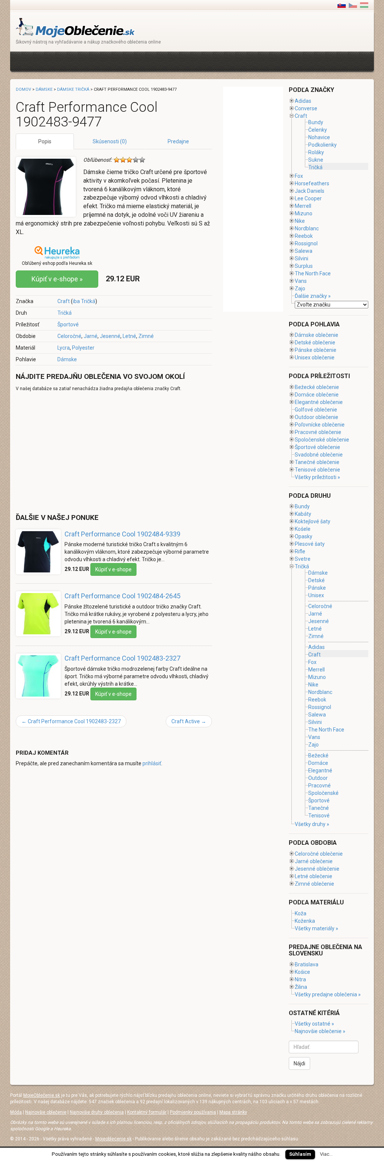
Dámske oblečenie (316, 335)
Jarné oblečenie (314, 861)
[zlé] (123, 160)
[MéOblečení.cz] (353, 5)
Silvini (301, 258)
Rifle (300, 551)
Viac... (326, 1154)
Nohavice (319, 137)
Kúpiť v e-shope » (57, 279)
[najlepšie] (142, 160)
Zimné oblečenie (314, 883)
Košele (302, 529)
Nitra (300, 979)
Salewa (303, 251)
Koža (300, 913)
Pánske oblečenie (315, 350)
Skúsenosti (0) (110, 141)
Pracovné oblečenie (318, 432)
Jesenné (110, 336)
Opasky (303, 536)
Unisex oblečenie (314, 357)
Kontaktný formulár (146, 1112)
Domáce (318, 763)
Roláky (316, 152)
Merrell (303, 206)
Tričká (64, 313)
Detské (316, 580)
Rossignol (306, 243)
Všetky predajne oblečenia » (328, 994)
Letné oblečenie (313, 876)
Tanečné (318, 808)
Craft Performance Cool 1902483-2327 (122, 658)
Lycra (63, 348)
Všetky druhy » (312, 824)
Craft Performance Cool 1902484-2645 (122, 596)
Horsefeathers (312, 183)
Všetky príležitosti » (317, 477)
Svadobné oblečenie (319, 454)
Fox (299, 176)
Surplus (304, 266)
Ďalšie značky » (313, 296)
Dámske (67, 359)
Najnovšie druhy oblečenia (97, 1112)
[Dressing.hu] (364, 5)
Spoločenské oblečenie (322, 439)
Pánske (317, 587)
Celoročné (69, 336)
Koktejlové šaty (312, 521)
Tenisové (319, 815)
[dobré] (136, 160)
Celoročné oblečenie (319, 853)
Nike (300, 221)
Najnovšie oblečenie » (320, 1031)
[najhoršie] (117, 160)
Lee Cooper (308, 198)
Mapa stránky (233, 1112)
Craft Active (188, 721)
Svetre (302, 559)
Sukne (315, 159)
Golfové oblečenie (316, 409)
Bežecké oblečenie (317, 387)
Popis (44, 141)
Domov (23, 89)
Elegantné (320, 770)
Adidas (303, 101)
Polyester (83, 348)
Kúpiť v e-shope (113, 569)
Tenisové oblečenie (317, 469)
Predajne (178, 141)
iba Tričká (84, 301)
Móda (16, 1112)
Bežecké (318, 755)
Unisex (316, 595)
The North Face (313, 273)
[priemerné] (129, 160)
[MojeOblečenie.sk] (75, 27)
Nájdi (299, 1063)
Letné (129, 336)
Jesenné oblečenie (317, 868)
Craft (63, 301)
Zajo (300, 288)
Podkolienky (322, 144)
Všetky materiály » (316, 928)
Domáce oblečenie (317, 394)
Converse (306, 108)
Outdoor (318, 778)
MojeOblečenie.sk (41, 1095)
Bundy (315, 122)
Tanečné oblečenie (317, 462)
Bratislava (306, 964)
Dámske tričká (73, 89)
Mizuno (303, 213)
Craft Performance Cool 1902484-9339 (122, 534)
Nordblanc (307, 228)
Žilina (301, 987)
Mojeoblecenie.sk (113, 1138)
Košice (302, 972)
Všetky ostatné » (314, 1023)
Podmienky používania (193, 1112)
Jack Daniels (309, 191)
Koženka (305, 921)
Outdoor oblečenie (316, 417)
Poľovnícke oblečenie (320, 424)
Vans (301, 281)
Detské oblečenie (315, 342)
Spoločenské (323, 793)
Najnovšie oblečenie (45, 1112)
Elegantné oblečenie (319, 402)
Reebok (304, 236)
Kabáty (303, 514)
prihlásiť (151, 763)
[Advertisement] (152, 60)
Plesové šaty (310, 544)
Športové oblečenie (317, 447)
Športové (68, 324)
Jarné (91, 336)
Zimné (146, 336)
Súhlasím (300, 1154)
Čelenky (317, 129)
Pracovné (319, 785)
